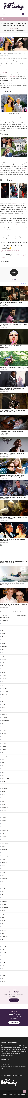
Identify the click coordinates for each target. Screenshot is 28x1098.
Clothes (4, 685)
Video (3, 975)
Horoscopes (5, 807)
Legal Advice (5, 830)
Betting (3, 643)
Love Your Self (5, 843)
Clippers (4, 681)
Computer (4, 688)
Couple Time (5, 691)
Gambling (4, 749)
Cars (3, 662)
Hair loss (4, 785)
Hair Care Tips (5, 778)
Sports (3, 927)
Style (3, 933)
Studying (4, 930)
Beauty (3, 640)
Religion (4, 910)
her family (3, 72)
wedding (7, 117)
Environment (5, 723)
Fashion (4, 730)
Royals (20, 53)
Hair (3, 775)
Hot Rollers (4, 810)
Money (3, 859)
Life (3, 833)
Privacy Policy (15, 1096)
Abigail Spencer (18, 224)
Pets (3, 891)
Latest (15, 1094)
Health (3, 791)
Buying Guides (5, 656)
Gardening (4, 756)
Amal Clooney (8, 611)
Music (3, 872)
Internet (4, 820)
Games (3, 752)
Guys (3, 772)
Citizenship (4, 678)
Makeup (4, 846)
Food (3, 736)
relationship (21, 611)
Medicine (4, 852)
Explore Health (14, 1000)
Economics (4, 714)
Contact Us (10, 1094)
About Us (4, 1094)
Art (2, 630)
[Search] (23, 14)
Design (3, 707)
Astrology (4, 633)
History (3, 798)
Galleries (4, 746)
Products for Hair (6, 898)
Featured (4, 733)
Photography (5, 894)
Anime (3, 627)
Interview (4, 823)
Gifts (3, 759)
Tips (3, 949)
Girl (3, 762)
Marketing (4, 849)
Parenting (4, 885)
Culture (3, 704)
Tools (3, 956)
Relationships (5, 907)
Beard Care (4, 636)
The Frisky (4, 53)
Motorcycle (4, 862)
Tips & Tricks (5, 952)
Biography (4, 646)
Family (3, 727)
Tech (3, 939)
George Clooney (12, 76)
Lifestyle (4, 836)
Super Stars (5, 936)
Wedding (4, 981)
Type (3, 965)
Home (3, 804)
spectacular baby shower (17, 203)
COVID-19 (4, 694)
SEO (3, 917)
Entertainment (5, 720)
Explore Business (14, 1022)
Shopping (4, 920)
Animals (4, 623)
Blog (3, 649)
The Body (4, 946)
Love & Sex (4, 839)
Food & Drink (5, 740)
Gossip (3, 765)
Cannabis (4, 659)
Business (4, 652)
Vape (3, 968)
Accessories (5, 620)
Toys (3, 959)
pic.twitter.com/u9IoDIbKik (10, 251)
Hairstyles (4, 788)
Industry (4, 817)
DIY (3, 711)
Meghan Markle (15, 611)
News (3, 881)
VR (2, 978)
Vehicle (3, 972)
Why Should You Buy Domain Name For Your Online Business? (7, 615)
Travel (3, 962)
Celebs (15, 53)
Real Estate (4, 901)
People (3, 888)
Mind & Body (5, 856)
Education (4, 717)
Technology (4, 943)
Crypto (3, 701)
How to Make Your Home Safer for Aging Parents (22, 615)
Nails (3, 875)
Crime (3, 698)
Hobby (3, 801)
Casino (3, 665)
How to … (4, 814)
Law (3, 827)
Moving (3, 869)
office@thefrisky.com (8, 1072)
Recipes (4, 904)
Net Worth (4, 878)
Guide (3, 769)
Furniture (4, 743)
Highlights (4, 794)
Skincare (4, 923)
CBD (3, 669)
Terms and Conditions (22, 1094)
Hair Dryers (4, 781)
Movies (3, 865)
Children (4, 675)
